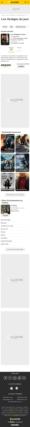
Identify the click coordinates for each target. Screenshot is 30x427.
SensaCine (20, 397)
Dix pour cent (4, 229)
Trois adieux (4, 238)
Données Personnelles (9, 410)
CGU (3, 409)
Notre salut (3, 223)
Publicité (25, 407)
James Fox (20, 39)
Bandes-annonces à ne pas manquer (15, 194)
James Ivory (15, 36)
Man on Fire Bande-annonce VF (8, 151)
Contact (3, 407)
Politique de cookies (13, 409)
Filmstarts (5, 397)
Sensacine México (13, 401)
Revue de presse (19, 410)
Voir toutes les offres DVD (7, 31)
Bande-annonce (15, 211)
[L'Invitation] (5, 211)
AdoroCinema (20, 399)
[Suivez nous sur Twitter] (10, 378)
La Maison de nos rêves (7, 226)
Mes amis (19, 47)
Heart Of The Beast (5, 220)
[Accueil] (14, 2)
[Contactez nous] (24, 378)
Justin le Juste (4, 244)
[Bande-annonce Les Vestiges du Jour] (5, 39)
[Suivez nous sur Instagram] (15, 378)
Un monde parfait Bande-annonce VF (8, 189)
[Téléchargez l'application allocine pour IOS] (12, 388)
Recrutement (19, 407)
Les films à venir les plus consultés (15, 249)
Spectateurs (11, 47)
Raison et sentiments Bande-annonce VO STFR (22, 151)
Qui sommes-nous (10, 407)
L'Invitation (14, 205)
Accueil (3, 15)
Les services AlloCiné (12, 412)
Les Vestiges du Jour (18, 34)
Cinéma (7, 15)
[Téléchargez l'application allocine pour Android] (17, 388)
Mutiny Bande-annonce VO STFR (22, 170)
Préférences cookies (24, 409)
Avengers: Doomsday (6, 241)
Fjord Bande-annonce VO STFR (8, 170)
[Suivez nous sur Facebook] (6, 378)
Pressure (3, 232)
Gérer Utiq (20, 412)
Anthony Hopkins (19, 38)
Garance (3, 235)
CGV (6, 409)
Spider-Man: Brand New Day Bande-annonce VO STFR (22, 189)
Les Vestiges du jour (20, 15)
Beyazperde (6, 399)
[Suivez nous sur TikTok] (20, 378)
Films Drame (12, 15)
